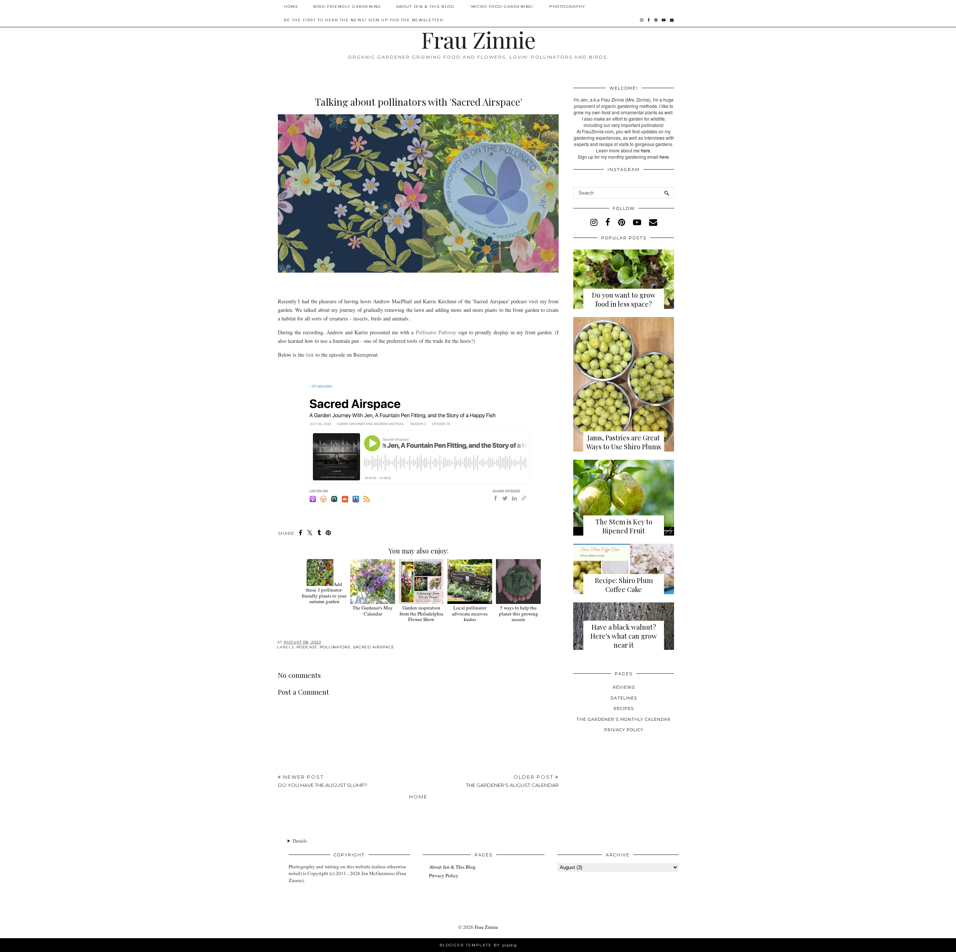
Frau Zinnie (478, 39)
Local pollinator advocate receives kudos (470, 613)
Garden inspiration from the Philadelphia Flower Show (421, 613)
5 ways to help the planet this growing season (518, 613)
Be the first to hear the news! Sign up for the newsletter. (364, 20)
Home (291, 6)
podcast (307, 647)
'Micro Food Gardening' (501, 6)
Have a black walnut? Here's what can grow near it (623, 636)
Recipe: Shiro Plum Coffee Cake (624, 585)
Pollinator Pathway (436, 332)
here (645, 150)
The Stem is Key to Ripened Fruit (623, 526)
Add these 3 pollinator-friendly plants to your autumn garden (324, 593)
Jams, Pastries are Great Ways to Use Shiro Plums (623, 442)
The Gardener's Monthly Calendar (624, 719)
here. (664, 157)
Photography (567, 6)
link (310, 354)
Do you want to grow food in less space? (623, 299)
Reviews (624, 687)
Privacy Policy (623, 729)
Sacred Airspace (373, 647)
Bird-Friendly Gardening (347, 6)
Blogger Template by (478, 945)
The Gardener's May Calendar (373, 610)
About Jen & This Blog (425, 6)
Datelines (624, 698)
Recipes (624, 708)
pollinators (335, 647)
